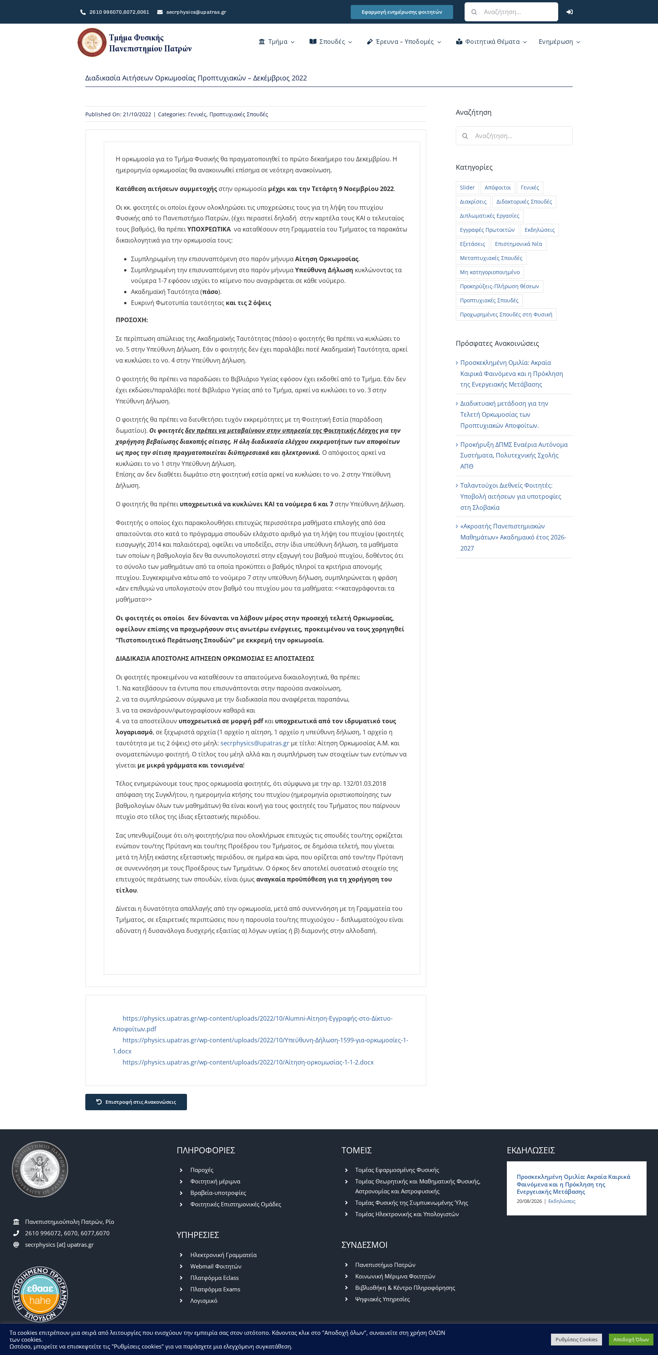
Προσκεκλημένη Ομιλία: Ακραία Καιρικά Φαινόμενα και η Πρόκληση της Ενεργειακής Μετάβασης (511, 373)
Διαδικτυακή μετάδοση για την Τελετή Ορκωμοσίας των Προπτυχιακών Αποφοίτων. (504, 414)
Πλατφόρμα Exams (215, 1289)
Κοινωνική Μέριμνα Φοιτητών (395, 1276)
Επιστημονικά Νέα (518, 243)
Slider (467, 187)
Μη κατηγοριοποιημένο (490, 272)
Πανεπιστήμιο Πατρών (385, 1264)
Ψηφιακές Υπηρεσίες (382, 1299)
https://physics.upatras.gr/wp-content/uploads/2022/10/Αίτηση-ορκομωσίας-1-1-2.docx (248, 1062)
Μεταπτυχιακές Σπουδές (491, 258)
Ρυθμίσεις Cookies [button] (576, 1339)
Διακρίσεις (473, 201)
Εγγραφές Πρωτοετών (487, 229)
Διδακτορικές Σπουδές (524, 201)
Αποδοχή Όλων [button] (631, 1339)
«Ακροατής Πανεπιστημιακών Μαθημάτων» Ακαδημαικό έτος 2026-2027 (513, 537)
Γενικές (197, 114)
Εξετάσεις (472, 243)
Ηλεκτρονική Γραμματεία (223, 1255)
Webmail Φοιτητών (215, 1266)
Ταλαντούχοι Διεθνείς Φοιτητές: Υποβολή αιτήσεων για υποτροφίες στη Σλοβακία (510, 496)
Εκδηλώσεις (540, 229)
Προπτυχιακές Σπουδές (238, 114)
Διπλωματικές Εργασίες (489, 215)
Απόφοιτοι (498, 187)
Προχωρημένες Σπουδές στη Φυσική (506, 314)
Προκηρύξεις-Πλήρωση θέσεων (499, 286)
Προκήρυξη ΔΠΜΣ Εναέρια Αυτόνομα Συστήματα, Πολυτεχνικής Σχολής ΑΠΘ (514, 455)
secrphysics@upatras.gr (254, 743)
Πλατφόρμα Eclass (214, 1277)
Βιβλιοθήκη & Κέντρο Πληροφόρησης (405, 1287)
